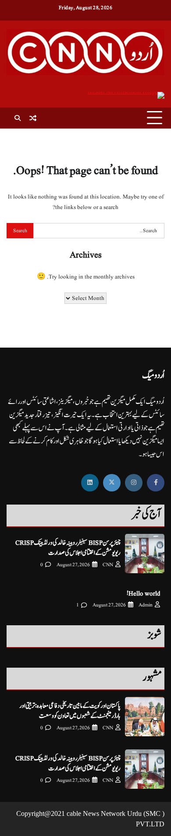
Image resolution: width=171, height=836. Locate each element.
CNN (108, 565)
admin (146, 605)
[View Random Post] (32, 118)
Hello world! (143, 593)
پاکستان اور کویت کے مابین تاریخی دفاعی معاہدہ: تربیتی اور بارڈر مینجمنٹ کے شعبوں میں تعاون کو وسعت (70, 710)
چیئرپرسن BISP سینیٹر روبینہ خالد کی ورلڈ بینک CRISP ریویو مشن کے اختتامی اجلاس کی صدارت (68, 547)
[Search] (17, 118)
